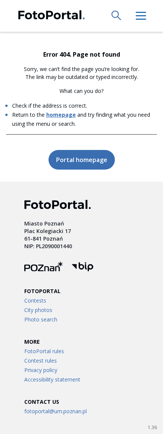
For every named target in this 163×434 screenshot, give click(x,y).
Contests (35, 300)
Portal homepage (81, 160)
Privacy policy (40, 370)
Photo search (40, 319)
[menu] (141, 16)
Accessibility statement (52, 379)
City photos (38, 310)
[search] (116, 16)
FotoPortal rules (44, 351)
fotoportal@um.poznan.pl (55, 411)
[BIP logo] (82, 267)
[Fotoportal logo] (51, 16)
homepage (61, 114)
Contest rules (40, 360)
